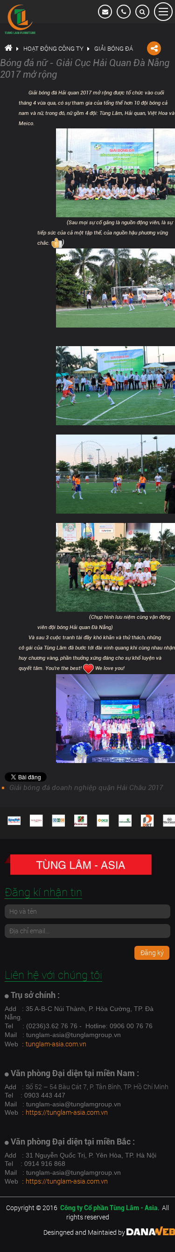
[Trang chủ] (8, 48)
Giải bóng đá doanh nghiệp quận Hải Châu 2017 (86, 787)
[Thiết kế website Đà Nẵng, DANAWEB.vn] (150, 1232)
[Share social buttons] (154, 48)
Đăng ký (152, 952)
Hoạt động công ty (53, 48)
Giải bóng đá (113, 48)
